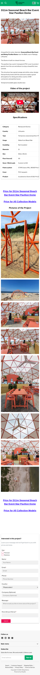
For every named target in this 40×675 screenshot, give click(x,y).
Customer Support (16, 665)
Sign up (28, 657)
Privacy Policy (19, 667)
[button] (34, 3)
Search (7, 665)
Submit (6, 621)
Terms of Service (30, 667)
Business (7, 555)
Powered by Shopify (20, 672)
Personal (6, 553)
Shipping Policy (28, 665)
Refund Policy (9, 667)
